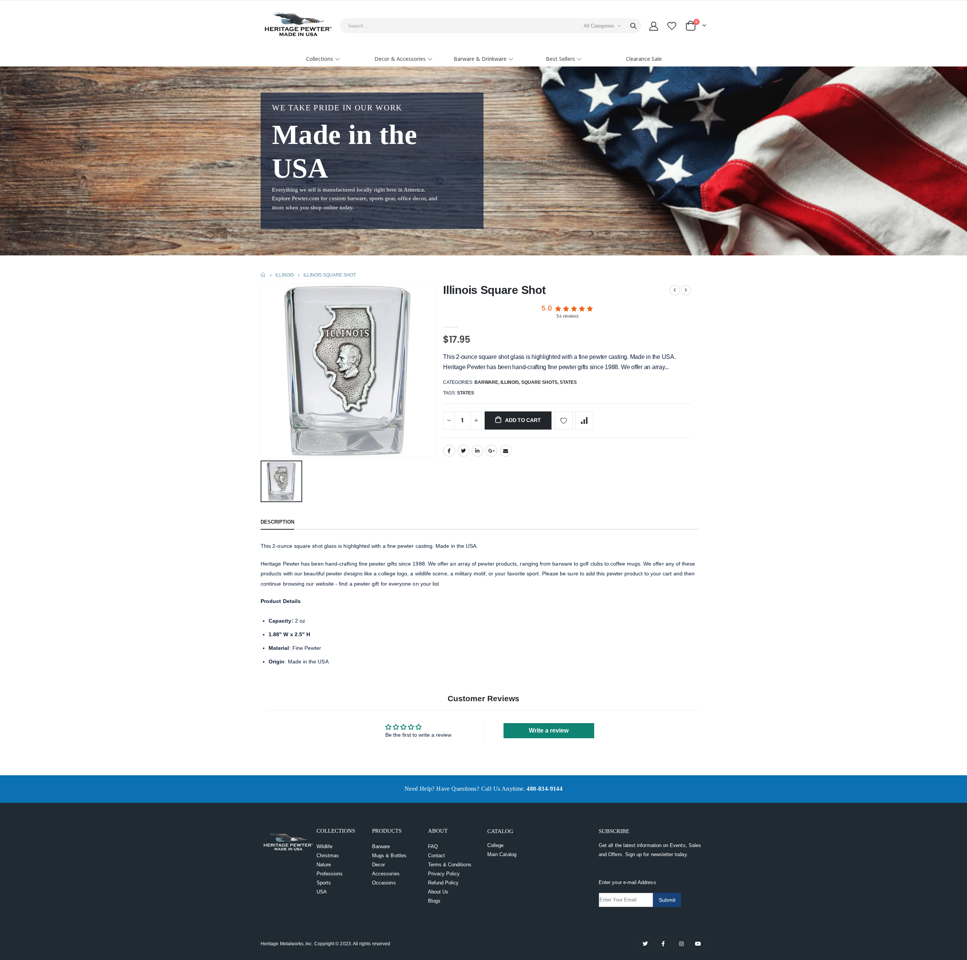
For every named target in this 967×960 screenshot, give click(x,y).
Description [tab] (277, 522)
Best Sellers (560, 58)
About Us (438, 892)
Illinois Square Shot (494, 290)
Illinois (284, 275)
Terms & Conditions (449, 864)
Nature (324, 864)
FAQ (433, 846)
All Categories (599, 26)
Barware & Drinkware (480, 58)
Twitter (463, 451)
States (568, 382)
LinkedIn (477, 451)
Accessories (386, 874)
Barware (486, 382)
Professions (330, 874)
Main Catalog (501, 854)
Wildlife (325, 846)
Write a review (548, 730)
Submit (667, 900)
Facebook (449, 451)
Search (633, 25)
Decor (378, 864)
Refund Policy (443, 883)
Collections (319, 58)
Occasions (384, 883)
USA (322, 892)
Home (263, 274)
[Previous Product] (674, 290)
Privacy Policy (444, 874)
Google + (491, 451)
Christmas (328, 855)
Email (506, 451)
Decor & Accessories (400, 58)
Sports (324, 883)
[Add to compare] (584, 420)
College (495, 845)
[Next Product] (686, 290)
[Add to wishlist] (564, 420)
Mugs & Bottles (389, 855)
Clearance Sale (644, 58)
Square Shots (539, 382)
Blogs (434, 901)
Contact (436, 855)
